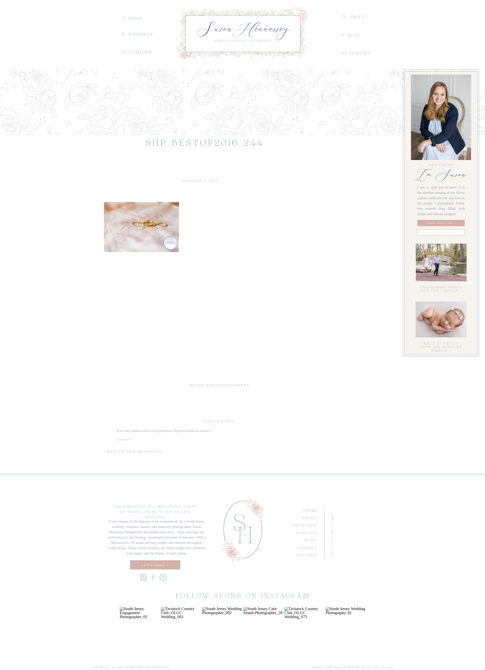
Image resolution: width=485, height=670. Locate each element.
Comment (124, 440)
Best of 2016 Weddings (134, 451)
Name (121, 490)
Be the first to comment (219, 385)
